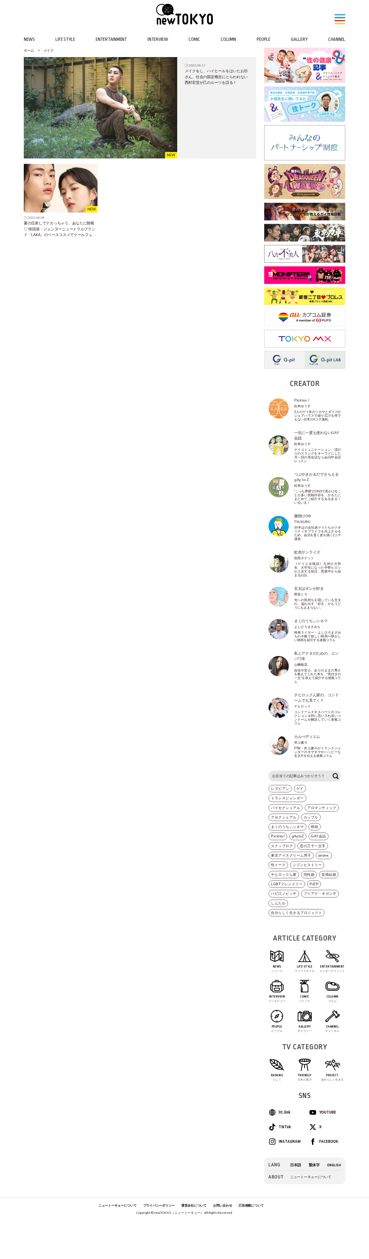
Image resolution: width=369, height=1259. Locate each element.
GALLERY (299, 39)
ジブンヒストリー (307, 865)
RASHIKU (277, 1077)
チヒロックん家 (284, 875)
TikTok (285, 1127)
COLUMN (228, 39)
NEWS (29, 39)
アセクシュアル (284, 817)
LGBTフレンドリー (287, 884)
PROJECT (332, 1077)
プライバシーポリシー (159, 1205)
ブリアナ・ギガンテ (320, 894)
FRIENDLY (305, 1077)
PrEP (314, 884)
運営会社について (194, 1205)
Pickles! (278, 836)
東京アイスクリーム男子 (291, 855)
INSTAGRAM (289, 1141)
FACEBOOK (328, 1141)
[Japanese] (295, 1165)
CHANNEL (336, 39)
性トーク (278, 865)
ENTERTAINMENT (111, 39)
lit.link (284, 1112)
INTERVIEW (157, 39)
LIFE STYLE (65, 39)
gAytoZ (298, 836)
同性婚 (309, 875)
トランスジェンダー (287, 798)
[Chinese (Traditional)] (314, 1165)
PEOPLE (263, 39)
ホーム (29, 50)
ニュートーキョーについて (310, 1177)
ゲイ (300, 789)
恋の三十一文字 (313, 846)
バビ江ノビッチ (284, 894)
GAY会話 (318, 836)
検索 (335, 776)
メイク (48, 50)
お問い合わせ (222, 1205)
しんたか (278, 903)
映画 (314, 827)
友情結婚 (328, 875)
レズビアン (280, 789)
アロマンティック (321, 808)
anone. (324, 855)
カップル (311, 817)
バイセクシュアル (285, 808)
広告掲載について (251, 1205)
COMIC (194, 39)
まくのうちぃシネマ (287, 827)
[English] (334, 1165)
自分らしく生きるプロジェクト (296, 913)
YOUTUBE (327, 1112)
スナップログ (282, 846)
